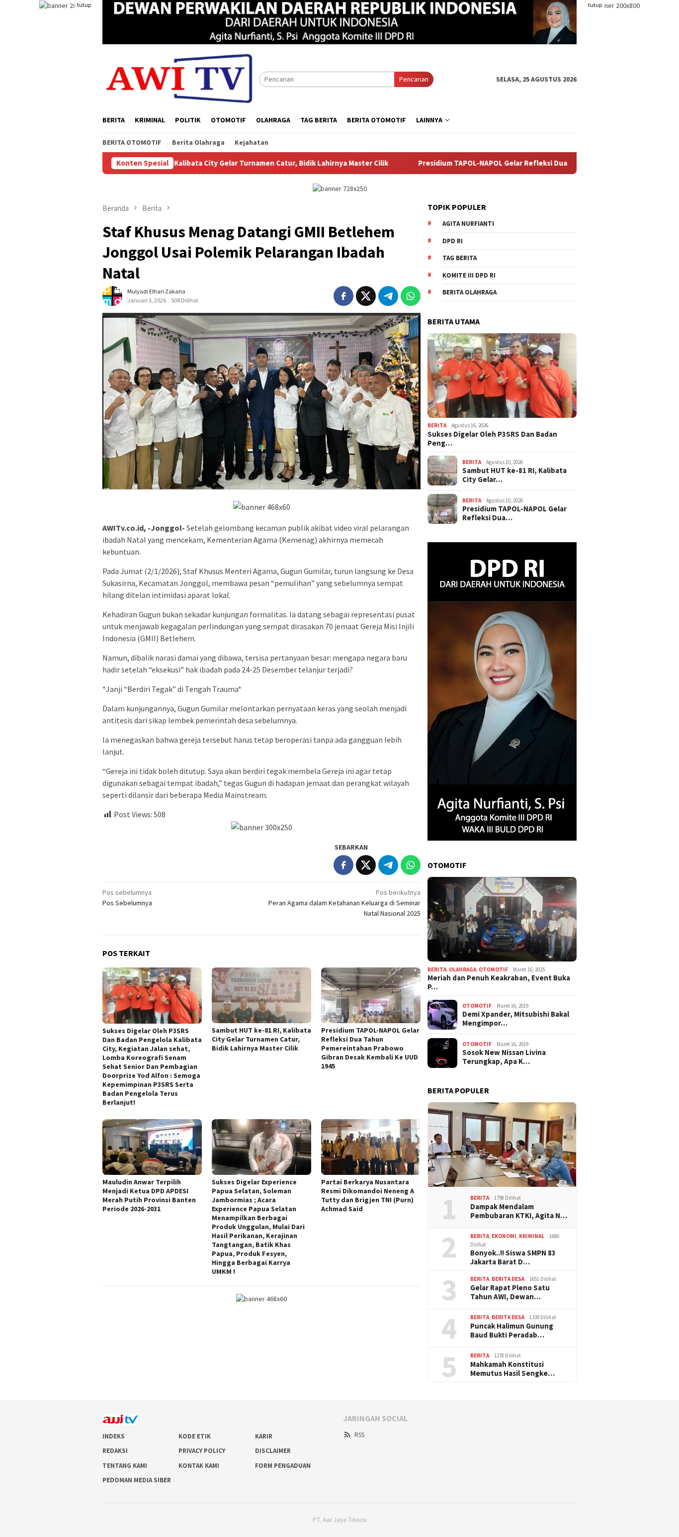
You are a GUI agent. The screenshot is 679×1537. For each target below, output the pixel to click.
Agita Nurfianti (468, 223)
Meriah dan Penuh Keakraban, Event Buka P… (498, 982)
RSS (359, 1435)
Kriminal (531, 1236)
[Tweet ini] (366, 296)
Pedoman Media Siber (136, 1480)
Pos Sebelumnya (127, 897)
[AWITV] (180, 78)
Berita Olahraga (469, 292)
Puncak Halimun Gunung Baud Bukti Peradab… (511, 1330)
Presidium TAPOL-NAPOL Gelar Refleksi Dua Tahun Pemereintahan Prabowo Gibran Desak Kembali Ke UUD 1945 (370, 1048)
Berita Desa (508, 1278)
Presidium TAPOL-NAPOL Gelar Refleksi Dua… (514, 513)
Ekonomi (504, 1236)
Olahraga (462, 968)
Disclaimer (273, 1450)
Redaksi (115, 1450)
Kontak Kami (198, 1465)
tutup (84, 4)
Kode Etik (194, 1436)
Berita (436, 425)
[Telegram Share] (388, 296)
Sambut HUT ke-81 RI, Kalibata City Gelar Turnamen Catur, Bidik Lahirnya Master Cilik (194, 163)
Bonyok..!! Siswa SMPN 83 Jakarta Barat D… (513, 1257)
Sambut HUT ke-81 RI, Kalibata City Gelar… (514, 475)
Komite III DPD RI (469, 275)
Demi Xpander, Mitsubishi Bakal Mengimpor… (515, 1019)
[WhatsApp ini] (411, 296)
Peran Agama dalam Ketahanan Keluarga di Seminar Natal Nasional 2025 (344, 903)
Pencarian (413, 79)
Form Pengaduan (283, 1465)
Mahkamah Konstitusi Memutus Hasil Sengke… (512, 1368)
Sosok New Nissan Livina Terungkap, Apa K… (504, 1057)
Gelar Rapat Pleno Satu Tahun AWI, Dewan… (510, 1292)
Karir (263, 1436)
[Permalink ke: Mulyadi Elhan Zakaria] (112, 295)
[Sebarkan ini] (343, 296)
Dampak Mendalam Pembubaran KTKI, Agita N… (518, 1211)
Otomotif (493, 968)
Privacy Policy (201, 1450)
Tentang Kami (124, 1465)
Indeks (113, 1436)
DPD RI (452, 240)
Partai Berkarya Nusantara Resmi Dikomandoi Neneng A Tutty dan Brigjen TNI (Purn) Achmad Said (367, 1195)
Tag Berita (459, 258)
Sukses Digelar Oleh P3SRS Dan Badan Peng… (492, 438)
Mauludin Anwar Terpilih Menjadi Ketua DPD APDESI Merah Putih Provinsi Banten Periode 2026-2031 (149, 1195)
